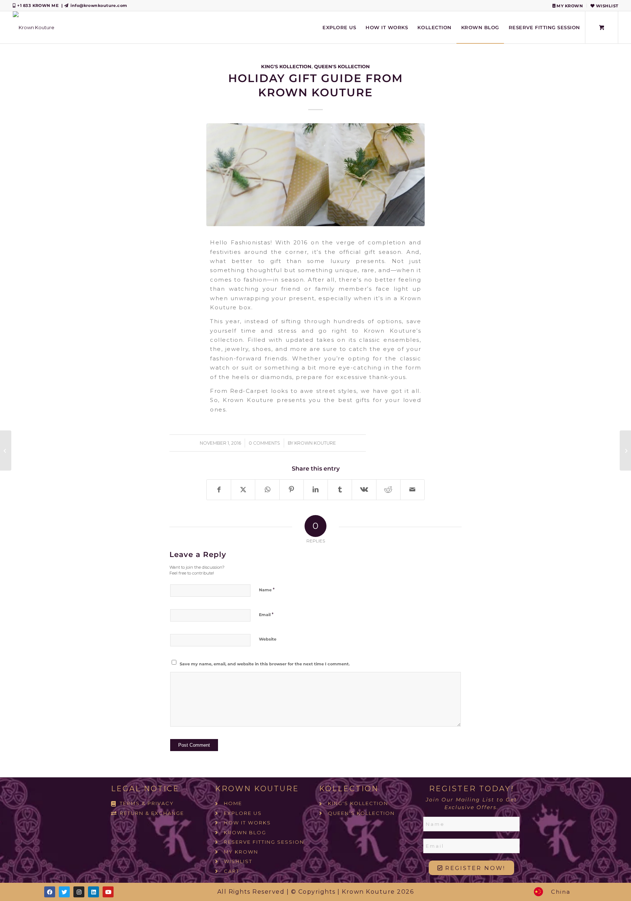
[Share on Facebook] (219, 490)
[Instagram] (78, 891)
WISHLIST (606, 5)
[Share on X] (243, 490)
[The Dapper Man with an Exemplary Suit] (625, 450)
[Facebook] (49, 891)
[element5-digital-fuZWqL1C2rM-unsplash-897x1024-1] (315, 174)
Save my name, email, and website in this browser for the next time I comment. (265, 663)
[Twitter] (64, 891)
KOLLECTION (349, 788)
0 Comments (264, 443)
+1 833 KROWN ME (37, 5)
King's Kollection (286, 66)
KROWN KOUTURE (257, 788)
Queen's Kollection (342, 66)
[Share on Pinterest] (291, 490)
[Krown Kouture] (33, 27)
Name (267, 589)
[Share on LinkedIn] (316, 490)
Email (266, 614)
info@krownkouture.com (98, 5)
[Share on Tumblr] (340, 490)
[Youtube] (108, 891)
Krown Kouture (315, 443)
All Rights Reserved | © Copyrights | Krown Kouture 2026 (315, 891)
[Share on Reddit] (388, 490)
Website (267, 639)
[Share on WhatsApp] (267, 490)
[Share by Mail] (412, 490)
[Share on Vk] (364, 490)
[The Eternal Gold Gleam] (5, 450)
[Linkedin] (93, 891)
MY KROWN (569, 5)
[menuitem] (568, 6)
